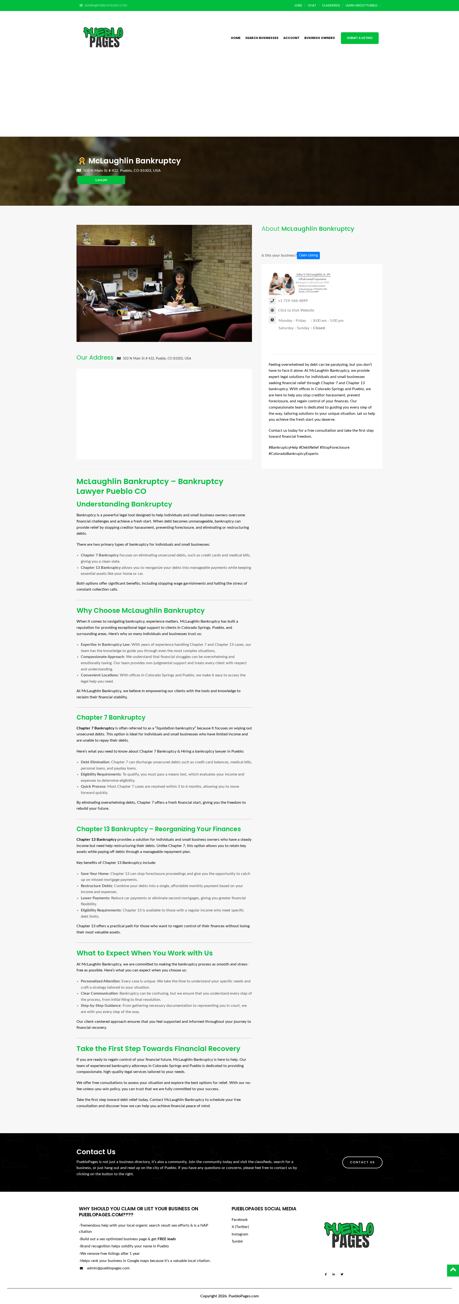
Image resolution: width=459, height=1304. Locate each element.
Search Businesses (262, 38)
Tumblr (237, 1241)
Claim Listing (308, 255)
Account (291, 38)
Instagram (240, 1234)
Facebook (240, 1220)
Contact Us (362, 1162)
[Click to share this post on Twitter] (280, 241)
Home (235, 38)
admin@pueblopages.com (108, 1268)
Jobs (298, 5)
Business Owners (319, 38)
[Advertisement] (229, 100)
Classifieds (331, 5)
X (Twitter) (240, 1227)
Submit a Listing (360, 38)
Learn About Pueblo (362, 5)
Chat (312, 5)
